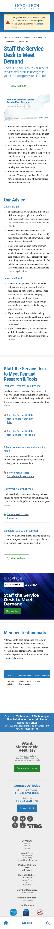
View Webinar (18, 85)
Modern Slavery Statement (27, 860)
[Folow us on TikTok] (22, 825)
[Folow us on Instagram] (15, 825)
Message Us (26, 808)
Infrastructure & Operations (35, 37)
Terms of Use (27, 855)
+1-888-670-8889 (27, 793)
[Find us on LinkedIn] (15, 819)
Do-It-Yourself (27, 878)
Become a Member (25, 768)
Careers (27, 846)
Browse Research (27, 892)
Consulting (27, 885)
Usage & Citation (27, 853)
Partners (27, 868)
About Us (27, 843)
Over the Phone (27, 880)
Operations (10, 41)
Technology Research (12, 37)
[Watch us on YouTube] (22, 819)
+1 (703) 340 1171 (29, 729)
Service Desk (24, 41)
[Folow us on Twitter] (30, 819)
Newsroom (27, 848)
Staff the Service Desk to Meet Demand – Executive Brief (20, 419)
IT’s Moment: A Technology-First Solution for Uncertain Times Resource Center (28, 719)
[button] (27, 923)
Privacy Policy (27, 858)
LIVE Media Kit (27, 870)
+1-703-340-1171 (27, 801)
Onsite (27, 883)
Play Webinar (12, 611)
